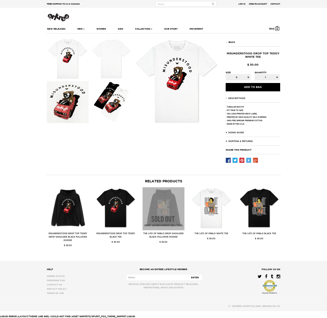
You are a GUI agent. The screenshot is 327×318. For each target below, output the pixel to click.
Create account (258, 4)
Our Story (171, 28)
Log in (241, 4)
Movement (196, 28)
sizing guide (236, 132)
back (232, 42)
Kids (120, 28)
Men (80, 28)
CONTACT (275, 4)
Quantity (261, 72)
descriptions (236, 98)
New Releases (56, 28)
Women (101, 28)
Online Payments (269, 293)
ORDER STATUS (56, 276)
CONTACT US (54, 284)
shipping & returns (240, 141)
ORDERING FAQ (56, 280)
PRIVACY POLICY (57, 288)
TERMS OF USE (55, 293)
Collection (143, 28)
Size (228, 72)
